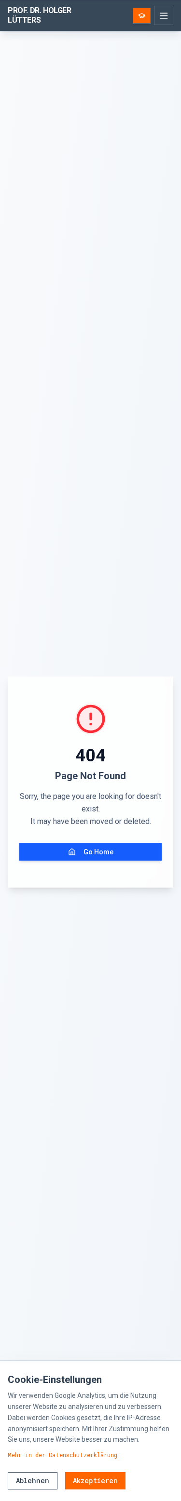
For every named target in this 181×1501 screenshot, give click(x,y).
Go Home (98, 852)
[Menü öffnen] (163, 15)
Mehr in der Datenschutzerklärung (62, 1455)
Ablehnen (32, 1480)
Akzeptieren (95, 1480)
